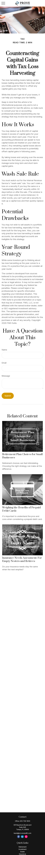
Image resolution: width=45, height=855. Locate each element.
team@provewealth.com (22, 833)
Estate (22, 852)
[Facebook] (18, 836)
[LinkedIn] (22, 836)
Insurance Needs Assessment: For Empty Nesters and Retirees (22, 559)
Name (4, 350)
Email (4, 363)
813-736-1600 (25, 821)
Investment (22, 849)
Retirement (22, 847)
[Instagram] (26, 836)
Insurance (22, 854)
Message (6, 376)
